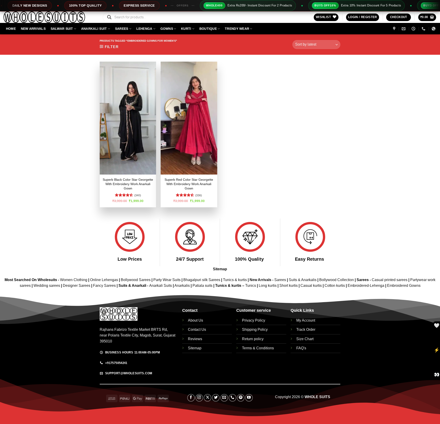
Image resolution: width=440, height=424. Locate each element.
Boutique (208, 28)
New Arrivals (33, 28)
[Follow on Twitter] (216, 398)
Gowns (166, 28)
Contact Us (197, 329)
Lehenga (144, 28)
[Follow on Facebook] (191, 398)
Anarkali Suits (161, 285)
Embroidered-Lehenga (366, 285)
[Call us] (232, 398)
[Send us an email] (224, 398)
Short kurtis (289, 285)
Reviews (195, 339)
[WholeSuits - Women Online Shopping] (49, 17)
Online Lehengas (104, 280)
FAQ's (301, 348)
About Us (195, 320)
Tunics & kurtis (235, 280)
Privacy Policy (253, 320)
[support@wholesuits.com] (404, 28)
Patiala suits (202, 285)
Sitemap (220, 269)
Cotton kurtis (335, 285)
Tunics (251, 285)
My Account (305, 320)
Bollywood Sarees (136, 280)
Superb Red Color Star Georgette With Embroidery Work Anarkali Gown (189, 184)
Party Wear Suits (167, 280)
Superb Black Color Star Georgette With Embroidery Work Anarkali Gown (128, 184)
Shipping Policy (255, 329)
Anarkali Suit (94, 28)
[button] (362, 17)
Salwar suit (62, 28)
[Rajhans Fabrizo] (394, 28)
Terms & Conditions (258, 348)
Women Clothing (73, 280)
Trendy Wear (237, 28)
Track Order (305, 329)
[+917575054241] (424, 28)
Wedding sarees (46, 285)
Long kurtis (268, 285)
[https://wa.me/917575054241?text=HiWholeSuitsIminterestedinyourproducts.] (434, 28)
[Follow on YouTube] (249, 398)
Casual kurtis (311, 285)
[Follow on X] (207, 398)
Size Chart (305, 339)
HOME (11, 28)
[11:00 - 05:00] (414, 28)
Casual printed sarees (389, 280)
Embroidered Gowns (404, 285)
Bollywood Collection (336, 280)
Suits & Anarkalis (302, 280)
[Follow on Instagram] (199, 398)
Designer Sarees (76, 285)
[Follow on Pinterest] (241, 398)
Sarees (121, 28)
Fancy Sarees (104, 285)
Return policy (253, 339)
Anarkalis (182, 285)
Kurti (186, 28)
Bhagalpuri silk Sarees (201, 280)
